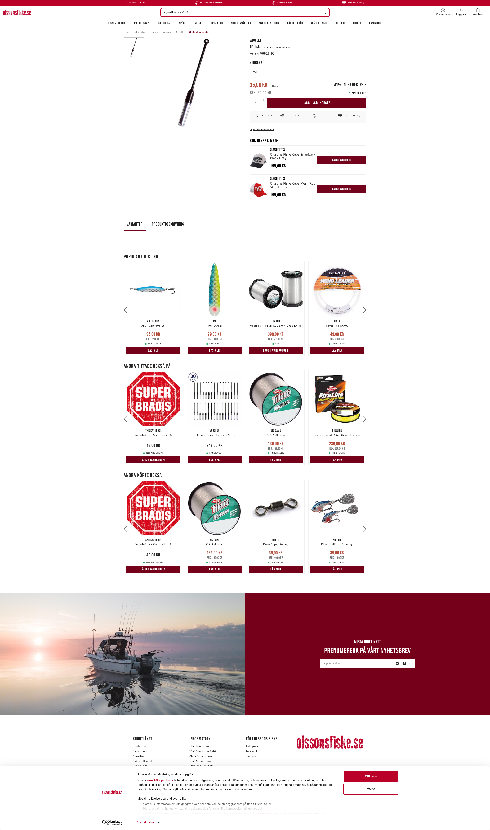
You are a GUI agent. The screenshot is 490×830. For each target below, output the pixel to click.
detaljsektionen (267, 813)
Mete (155, 31)
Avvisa (370, 789)
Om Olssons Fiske (199, 746)
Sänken (167, 31)
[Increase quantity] (263, 100)
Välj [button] (255, 71)
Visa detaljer (145, 822)
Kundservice (140, 746)
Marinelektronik (269, 23)
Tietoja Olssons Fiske (201, 765)
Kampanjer (375, 23)
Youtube (251, 756)
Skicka (401, 663)
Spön (182, 23)
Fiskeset (198, 23)
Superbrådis (140, 751)
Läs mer (153, 350)
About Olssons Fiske (200, 756)
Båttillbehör (295, 23)
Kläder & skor (319, 23)
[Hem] (17, 12)
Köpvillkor (139, 756)
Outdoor (340, 23)
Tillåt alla (371, 776)
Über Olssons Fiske (200, 760)
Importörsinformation (262, 129)
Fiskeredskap (141, 23)
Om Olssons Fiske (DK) (202, 751)
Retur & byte (140, 765)
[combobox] (244, 12)
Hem (126, 31)
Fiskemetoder (116, 23)
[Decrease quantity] (263, 105)
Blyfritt (179, 31)
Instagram (252, 746)
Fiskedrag (217, 23)
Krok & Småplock (241, 23)
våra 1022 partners (160, 780)
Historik (275, 86)
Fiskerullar (164, 23)
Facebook (252, 751)
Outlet (357, 23)
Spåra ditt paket (142, 760)
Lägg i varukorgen (317, 103)
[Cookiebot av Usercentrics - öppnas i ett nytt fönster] (112, 822)
